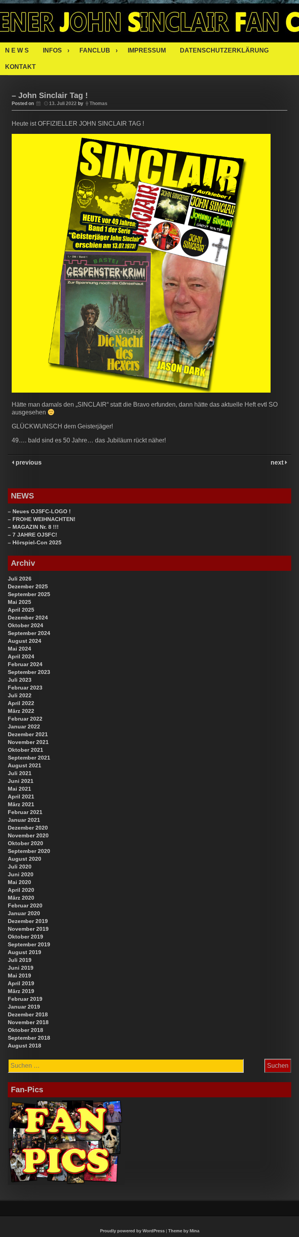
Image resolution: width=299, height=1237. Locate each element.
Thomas (98, 103)
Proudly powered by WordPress (132, 1230)
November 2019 (28, 929)
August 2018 (24, 1045)
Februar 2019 (25, 999)
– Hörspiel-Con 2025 (35, 542)
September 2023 (29, 672)
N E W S (17, 50)
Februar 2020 (25, 905)
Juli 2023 (20, 680)
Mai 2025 (19, 602)
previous (28, 462)
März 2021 (21, 804)
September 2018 (29, 1038)
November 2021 (28, 742)
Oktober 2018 (25, 1030)
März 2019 (21, 991)
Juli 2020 (20, 866)
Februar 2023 (25, 687)
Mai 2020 (19, 882)
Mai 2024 (19, 649)
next (278, 462)
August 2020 (24, 859)
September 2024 (29, 633)
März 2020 (21, 898)
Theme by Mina (183, 1230)
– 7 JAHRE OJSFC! (32, 535)
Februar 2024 (25, 664)
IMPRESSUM (147, 50)
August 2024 (24, 641)
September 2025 (29, 594)
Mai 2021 (19, 789)
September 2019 (29, 944)
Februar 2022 (25, 719)
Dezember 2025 (28, 586)
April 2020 (21, 890)
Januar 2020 (24, 913)
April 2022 (21, 703)
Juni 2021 (20, 781)
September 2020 (29, 851)
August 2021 (24, 765)
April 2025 (21, 610)
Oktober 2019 (25, 936)
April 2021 (21, 796)
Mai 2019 (19, 975)
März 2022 (21, 711)
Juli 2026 (20, 579)
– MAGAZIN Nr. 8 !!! (33, 527)
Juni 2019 (20, 968)
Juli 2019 (20, 960)
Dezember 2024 (28, 617)
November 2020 (28, 835)
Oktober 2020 (25, 843)
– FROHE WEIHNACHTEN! (42, 519)
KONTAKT (20, 66)
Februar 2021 (25, 812)
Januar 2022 (24, 726)
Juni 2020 (20, 874)
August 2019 (24, 952)
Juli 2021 (20, 773)
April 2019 (21, 983)
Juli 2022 (20, 695)
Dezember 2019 (28, 921)
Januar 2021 (24, 820)
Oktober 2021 (25, 750)
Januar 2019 (24, 1007)
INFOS (52, 50)
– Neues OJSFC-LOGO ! (39, 511)
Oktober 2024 (25, 625)
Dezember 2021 (28, 734)
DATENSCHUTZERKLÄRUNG (224, 50)
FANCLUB (94, 50)
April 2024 (21, 656)
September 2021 (29, 757)
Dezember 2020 (28, 828)
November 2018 (28, 1022)
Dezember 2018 (28, 1014)
